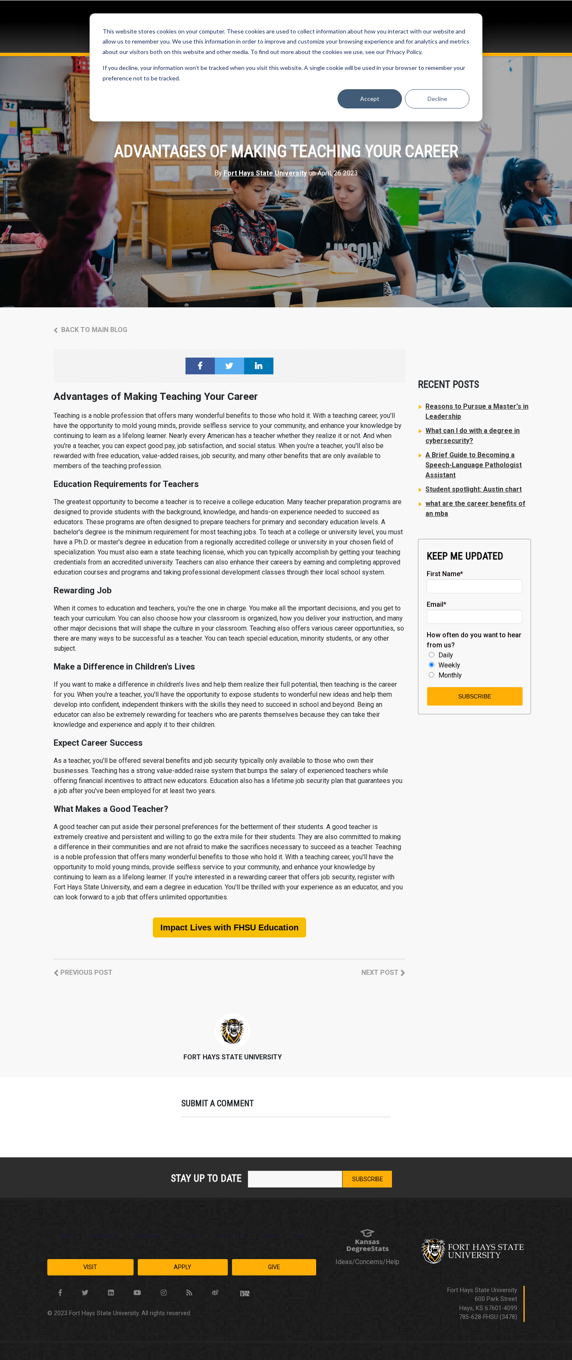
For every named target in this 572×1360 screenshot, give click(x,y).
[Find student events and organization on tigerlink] (245, 1294)
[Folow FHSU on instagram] (164, 1293)
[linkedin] (258, 366)
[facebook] (200, 366)
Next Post (380, 972)
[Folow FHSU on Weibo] (215, 1293)
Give (274, 1267)
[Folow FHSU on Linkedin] (111, 1293)
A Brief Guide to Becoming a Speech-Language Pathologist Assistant (473, 465)
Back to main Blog (93, 330)
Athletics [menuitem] (187, 1236)
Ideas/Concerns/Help (367, 1262)
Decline (437, 98)
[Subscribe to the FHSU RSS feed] (189, 1293)
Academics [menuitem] (104, 1236)
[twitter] (229, 366)
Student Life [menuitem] (229, 1236)
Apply (182, 1267)
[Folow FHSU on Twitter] (85, 1293)
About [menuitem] (67, 1236)
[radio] (474, 655)
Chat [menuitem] (298, 1236)
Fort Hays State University (265, 173)
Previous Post (86, 972)
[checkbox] (474, 665)
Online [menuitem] (268, 1236)
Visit (90, 1267)
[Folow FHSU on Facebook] (60, 1293)
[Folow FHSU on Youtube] (137, 1293)
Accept (369, 98)
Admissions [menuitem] (146, 1236)
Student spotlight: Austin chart (473, 489)
